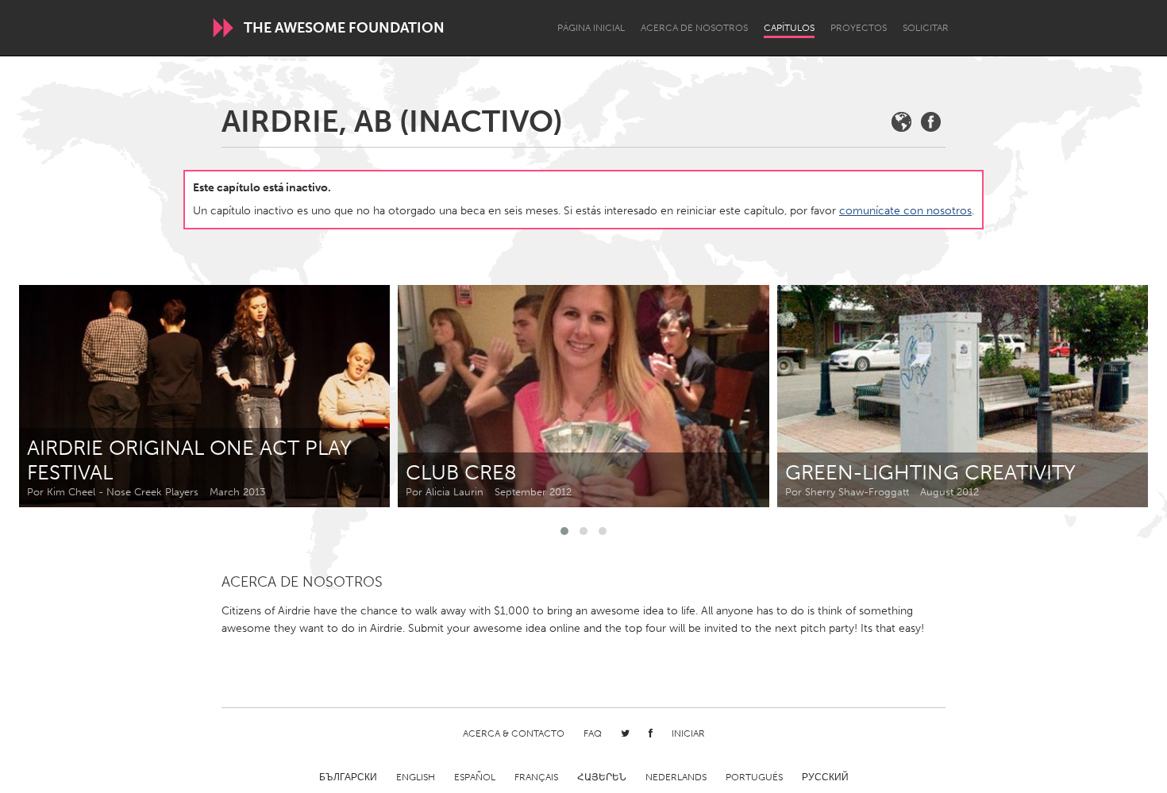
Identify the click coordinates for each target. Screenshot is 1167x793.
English (415, 777)
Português (754, 777)
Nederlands (676, 777)
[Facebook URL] (931, 122)
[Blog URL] (901, 122)
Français (536, 777)
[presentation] (1100, 396)
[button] (564, 531)
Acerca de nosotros (694, 27)
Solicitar (926, 27)
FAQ (593, 733)
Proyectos (858, 27)
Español (474, 777)
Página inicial (591, 27)
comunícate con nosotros (905, 210)
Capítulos (789, 27)
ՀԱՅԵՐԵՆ (601, 777)
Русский (825, 777)
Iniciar (688, 733)
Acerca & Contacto (513, 733)
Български (348, 777)
